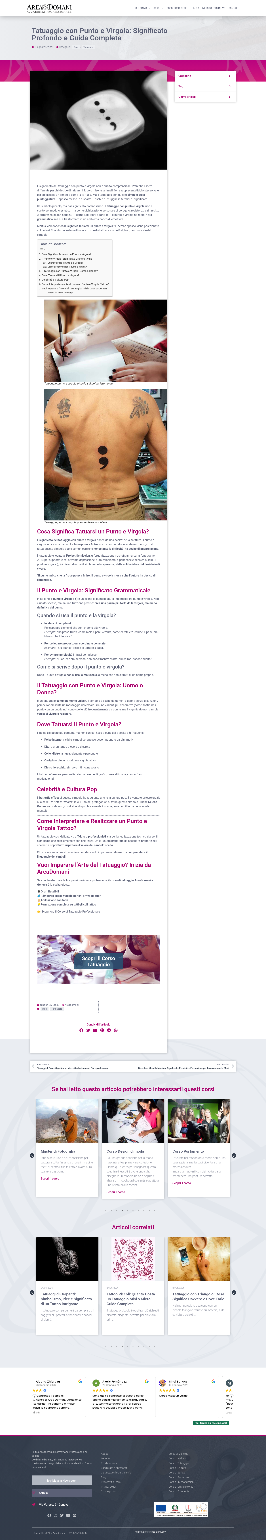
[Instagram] (55, 1515)
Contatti (234, 8)
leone (98, 190)
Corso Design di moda (59, 1151)
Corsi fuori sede (177, 8)
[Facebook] (49, 1515)
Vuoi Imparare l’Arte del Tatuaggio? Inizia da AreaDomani (74, 288)
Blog (196, 8)
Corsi (156, 8)
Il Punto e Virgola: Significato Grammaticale (67, 258)
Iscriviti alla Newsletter (62, 1480)
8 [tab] (144, 1210)
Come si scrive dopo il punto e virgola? (67, 266)
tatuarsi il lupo (80, 190)
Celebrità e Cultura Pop (55, 279)
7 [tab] (138, 1210)
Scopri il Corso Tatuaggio (60, 292)
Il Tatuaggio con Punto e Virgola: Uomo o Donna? (70, 271)
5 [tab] (127, 1210)
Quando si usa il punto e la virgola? (65, 262)
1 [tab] (106, 1210)
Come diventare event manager (198, 1294)
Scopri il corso (50, 1192)
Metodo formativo (213, 8)
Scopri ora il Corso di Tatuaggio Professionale (70, 911)
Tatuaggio (88, 47)
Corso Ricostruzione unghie (196, 1151)
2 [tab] (111, 1210)
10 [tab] (155, 1210)
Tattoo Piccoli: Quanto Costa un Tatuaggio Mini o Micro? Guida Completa (65, 1299)
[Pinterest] (74, 1515)
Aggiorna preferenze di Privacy (150, 1531)
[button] (81, 1030)
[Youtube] (68, 1515)
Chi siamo (141, 8)
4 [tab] (122, 1210)
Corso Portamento (122, 1151)
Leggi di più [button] (178, 1412)
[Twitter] (62, 1515)
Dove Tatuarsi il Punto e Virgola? (60, 275)
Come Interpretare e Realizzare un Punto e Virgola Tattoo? (75, 284)
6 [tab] (133, 1210)
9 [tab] (149, 1210)
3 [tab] (117, 1210)
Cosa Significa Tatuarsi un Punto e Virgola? (66, 254)
